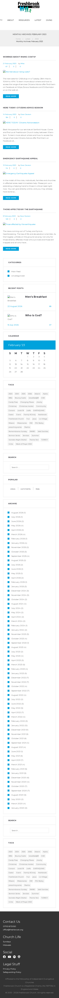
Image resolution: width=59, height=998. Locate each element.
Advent (37, 394)
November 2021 (18, 734)
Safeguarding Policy (12, 972)
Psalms (27, 427)
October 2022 (17, 686)
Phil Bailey (39, 423)
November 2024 (18, 595)
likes (37, 489)
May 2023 (15, 656)
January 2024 (17, 630)
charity (39, 402)
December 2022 (18, 677)
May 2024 (16, 612)
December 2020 (18, 777)
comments (26, 489)
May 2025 (15, 573)
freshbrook (42, 415)
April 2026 (16, 530)
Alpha (45, 394)
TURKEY (44, 440)
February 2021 (17, 769)
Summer (35, 435)
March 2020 (17, 803)
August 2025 (17, 560)
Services (26, 435)
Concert (12, 410)
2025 (23, 394)
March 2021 (16, 764)
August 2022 (17, 695)
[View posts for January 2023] (39, 345)
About (10, 20)
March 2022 (16, 717)
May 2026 (15, 525)
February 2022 (18, 721)
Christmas (13, 406)
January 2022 (17, 725)
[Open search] (30, 26)
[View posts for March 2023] (44, 345)
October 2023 (17, 638)
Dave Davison (26, 114)
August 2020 (17, 795)
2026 (30, 394)
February (16, 345)
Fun (28, 419)
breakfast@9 (34, 398)
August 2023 (17, 647)
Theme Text (34, 440)
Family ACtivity (30, 415)
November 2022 (18, 682)
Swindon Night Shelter (18, 440)
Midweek (7, 945)
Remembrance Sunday (18, 431)
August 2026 (17, 512)
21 (21, 368)
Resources (24, 20)
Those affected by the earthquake (23, 209)
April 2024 (16, 617)
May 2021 (15, 756)
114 (7, 168)
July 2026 (15, 517)
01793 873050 (9, 926)
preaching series (15, 427)
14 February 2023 (9, 114)
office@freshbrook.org (13, 929)
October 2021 (17, 738)
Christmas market (26, 406)
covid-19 (21, 410)
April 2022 (16, 712)
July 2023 (15, 651)
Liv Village (43, 419)
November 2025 (18, 547)
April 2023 (16, 660)
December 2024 (18, 591)
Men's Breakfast (36, 296)
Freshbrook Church (16, 419)
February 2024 (18, 625)
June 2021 (15, 751)
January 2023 (17, 673)
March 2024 (16, 621)
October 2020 (17, 786)
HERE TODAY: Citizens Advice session (23, 108)
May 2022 (15, 708)
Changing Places (27, 402)
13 (16, 364)
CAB (43, 398)
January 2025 (17, 586)
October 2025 (17, 551)
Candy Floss (13, 402)
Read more (11, 96)
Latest (38, 20)
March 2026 (16, 534)
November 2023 (18, 634)
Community (41, 406)
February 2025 (18, 582)
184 (7, 117)
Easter (11, 415)
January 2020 (17, 808)
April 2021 (15, 760)
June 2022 (16, 704)
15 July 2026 (13, 325)
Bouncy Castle (20, 398)
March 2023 (16, 664)
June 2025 (16, 569)
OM (31, 423)
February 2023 (18, 669)
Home (18, 39)
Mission (11, 423)
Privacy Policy (9, 969)
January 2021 (17, 773)
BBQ (10, 398)
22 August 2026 (15, 306)
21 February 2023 (9, 63)
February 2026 (18, 538)
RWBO (32, 431)
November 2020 (18, 782)
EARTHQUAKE (39, 410)
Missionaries (22, 423)
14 (21, 364)
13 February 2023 (9, 165)
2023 (37, 39)
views (12, 489)
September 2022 (19, 690)
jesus (34, 419)
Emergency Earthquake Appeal (20, 158)
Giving (49, 20)
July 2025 (15, 565)
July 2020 (16, 799)
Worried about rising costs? (19, 57)
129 (7, 219)
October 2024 (17, 599)
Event (18, 415)
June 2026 (16, 521)
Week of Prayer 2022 (24, 444)
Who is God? (33, 315)
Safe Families (43, 431)
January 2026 (17, 543)
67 (7, 66)
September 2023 (19, 643)
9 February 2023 (9, 216)
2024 (17, 394)
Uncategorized (18, 276)
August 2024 (17, 604)
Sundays (7, 941)
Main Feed (15, 271)
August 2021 (17, 747)
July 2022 (15, 699)
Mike (23, 63)
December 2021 (18, 730)
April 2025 (16, 578)
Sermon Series (14, 435)
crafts (29, 410)
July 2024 (15, 608)
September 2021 (18, 743)
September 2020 (19, 790)
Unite (11, 444)
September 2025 (18, 556)
